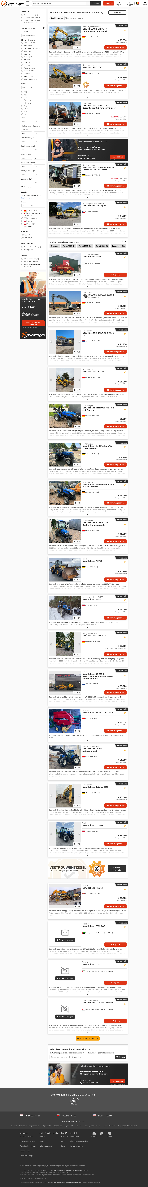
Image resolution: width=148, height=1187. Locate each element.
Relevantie (117, 12)
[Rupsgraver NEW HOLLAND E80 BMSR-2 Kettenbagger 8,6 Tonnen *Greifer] (65, 114)
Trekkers (54, 246)
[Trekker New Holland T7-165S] (65, 834)
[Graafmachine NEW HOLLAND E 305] (65, 76)
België (27, 198)
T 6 (28, 103)
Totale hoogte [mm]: (28, 162)
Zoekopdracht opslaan (88, 1038)
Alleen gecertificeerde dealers (32, 265)
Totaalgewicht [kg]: (28, 171)
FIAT (27, 74)
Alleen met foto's (31, 259)
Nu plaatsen (118, 157)
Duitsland (31, 210)
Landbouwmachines (32, 18)
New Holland (30, 40)
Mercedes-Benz (32, 48)
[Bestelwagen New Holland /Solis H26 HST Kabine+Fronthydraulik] (65, 531)
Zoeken (96, 3)
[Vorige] (51, 37)
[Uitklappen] (87, 59)
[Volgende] (79, 37)
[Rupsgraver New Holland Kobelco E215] (65, 795)
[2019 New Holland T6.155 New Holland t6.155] (65, 608)
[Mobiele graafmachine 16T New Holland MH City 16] (65, 214)
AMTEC (28, 57)
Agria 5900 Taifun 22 (129, 1126)
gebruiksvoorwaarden (74, 1182)
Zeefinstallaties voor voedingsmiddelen (25, 1126)
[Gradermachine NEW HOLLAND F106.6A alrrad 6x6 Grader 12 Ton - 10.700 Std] (65, 176)
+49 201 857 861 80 (32, 1116)
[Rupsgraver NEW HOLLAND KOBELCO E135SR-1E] (65, 341)
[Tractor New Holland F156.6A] (65, 896)
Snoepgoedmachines (92, 1126)
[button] (144, 3)
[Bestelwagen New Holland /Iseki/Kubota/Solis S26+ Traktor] (65, 416)
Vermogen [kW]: (27, 179)
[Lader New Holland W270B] (65, 569)
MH (26, 109)
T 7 (28, 100)
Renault (28, 76)
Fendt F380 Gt (102, 246)
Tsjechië (30, 224)
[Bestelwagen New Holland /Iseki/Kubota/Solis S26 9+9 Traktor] (65, 454)
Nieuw (26, 235)
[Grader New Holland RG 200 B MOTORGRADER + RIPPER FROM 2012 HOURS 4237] (65, 682)
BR (26, 114)
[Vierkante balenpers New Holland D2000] (65, 265)
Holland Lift (29, 43)
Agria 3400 (58, 1126)
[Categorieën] (28, 3)
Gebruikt (28, 238)
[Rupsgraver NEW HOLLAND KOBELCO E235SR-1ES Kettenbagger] (65, 303)
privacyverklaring (59, 1182)
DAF (27, 62)
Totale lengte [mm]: (28, 146)
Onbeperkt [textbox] (28, 206)
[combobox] (33, 206)
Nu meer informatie (116, 868)
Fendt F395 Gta (85, 246)
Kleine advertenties (32, 247)
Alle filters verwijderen (75, 18)
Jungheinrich (30, 79)
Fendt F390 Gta (118, 246)
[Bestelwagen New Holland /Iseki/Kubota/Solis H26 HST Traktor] (65, 493)
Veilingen (28, 250)
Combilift (29, 71)
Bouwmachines (31, 15)
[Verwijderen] (88, 3)
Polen (29, 221)
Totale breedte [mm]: (28, 154)
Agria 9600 (47, 1126)
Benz (28, 46)
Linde (27, 65)
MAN (27, 51)
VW (27, 60)
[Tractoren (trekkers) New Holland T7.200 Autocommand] (65, 757)
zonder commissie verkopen (33, 323)
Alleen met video (31, 262)
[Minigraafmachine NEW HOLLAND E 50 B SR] (65, 644)
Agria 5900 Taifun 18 (111, 1126)
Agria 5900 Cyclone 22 (73, 1126)
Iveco (27, 54)
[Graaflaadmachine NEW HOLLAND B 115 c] (65, 380)
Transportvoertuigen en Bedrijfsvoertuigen (32, 21)
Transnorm (29, 68)
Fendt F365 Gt (68, 246)
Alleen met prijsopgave (31, 126)
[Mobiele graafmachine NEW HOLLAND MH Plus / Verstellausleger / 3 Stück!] (65, 37)
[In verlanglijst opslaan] (125, 29)
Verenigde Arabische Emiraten (33, 214)
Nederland (31, 218)
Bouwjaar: (24, 129)
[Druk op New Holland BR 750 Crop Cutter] (65, 721)
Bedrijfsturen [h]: (27, 138)
